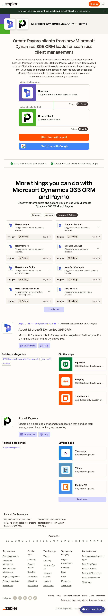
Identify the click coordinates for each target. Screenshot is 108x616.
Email (63, 572)
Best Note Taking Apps (92, 573)
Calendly (47, 561)
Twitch (46, 556)
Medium (47, 581)
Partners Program (97, 600)
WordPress (32, 576)
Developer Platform (71, 596)
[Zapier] (10, 4)
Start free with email (54, 137)
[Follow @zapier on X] (25, 598)
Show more (8, 585)
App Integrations (79, 600)
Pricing (51, 596)
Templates (65, 600)
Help (46, 345)
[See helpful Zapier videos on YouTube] (30, 598)
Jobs (92, 596)
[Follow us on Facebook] (15, 598)
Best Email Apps (89, 564)
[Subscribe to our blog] (35, 598)
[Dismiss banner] (104, 11)
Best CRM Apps (89, 568)
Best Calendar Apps (91, 577)
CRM (63, 576)
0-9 (7, 541)
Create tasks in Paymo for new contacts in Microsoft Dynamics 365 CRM (52, 522)
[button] (54, 146)
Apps (21, 324)
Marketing (65, 581)
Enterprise (100, 596)
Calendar (65, 567)
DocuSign (32, 572)
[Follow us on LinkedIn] (20, 598)
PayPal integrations (11, 576)
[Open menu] (103, 3)
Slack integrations (11, 556)
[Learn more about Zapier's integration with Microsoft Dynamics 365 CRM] (7, 328)
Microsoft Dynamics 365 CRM (42, 324)
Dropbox (31, 559)
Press (84, 596)
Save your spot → (81, 11)
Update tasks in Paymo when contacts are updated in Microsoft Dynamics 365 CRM (20, 522)
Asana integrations (11, 581)
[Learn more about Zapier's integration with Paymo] (7, 421)
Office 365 (32, 581)
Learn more (29, 345)
